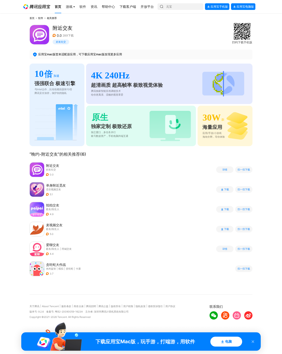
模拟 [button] (60, 268)
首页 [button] (32, 18)
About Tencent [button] (50, 306)
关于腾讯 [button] (34, 306)
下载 (226, 189)
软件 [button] (40, 18)
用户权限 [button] (128, 306)
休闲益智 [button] (51, 268)
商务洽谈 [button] (79, 306)
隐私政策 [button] (141, 306)
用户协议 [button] (170, 306)
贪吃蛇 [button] (69, 268)
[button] (36, 6)
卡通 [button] (78, 268)
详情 (224, 169)
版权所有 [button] (116, 306)
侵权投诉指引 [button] (155, 306)
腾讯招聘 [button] (91, 306)
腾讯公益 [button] (103, 306)
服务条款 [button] (66, 306)
